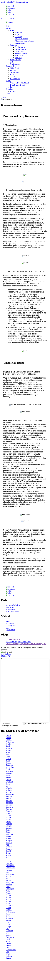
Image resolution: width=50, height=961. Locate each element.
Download (9, 89)
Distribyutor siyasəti (17, 85)
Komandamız (15, 79)
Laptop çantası (15, 60)
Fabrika (13, 70)
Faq (11, 87)
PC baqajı (18, 37)
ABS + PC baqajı (21, 39)
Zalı (11, 62)
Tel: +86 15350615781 (14, 640)
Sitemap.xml (10, 609)
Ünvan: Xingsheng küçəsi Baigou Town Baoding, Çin (26, 644)
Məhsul (8, 28)
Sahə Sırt (18, 58)
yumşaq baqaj (20, 43)
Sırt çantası (14, 45)
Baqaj (12, 30)
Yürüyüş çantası (21, 53)
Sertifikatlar (14, 72)
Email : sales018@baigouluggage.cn (14, 2)
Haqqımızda (10, 66)
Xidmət (8, 81)
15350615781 (6, 656)
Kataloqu (13, 91)
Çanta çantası (15, 64)
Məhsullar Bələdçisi (13, 605)
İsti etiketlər (10, 607)
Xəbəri (12, 77)
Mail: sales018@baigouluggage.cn (18, 642)
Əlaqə (8, 93)
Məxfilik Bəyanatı (12, 611)
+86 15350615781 (8, 18)
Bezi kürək (19, 56)
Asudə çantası (20, 47)
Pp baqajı (18, 32)
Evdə (7, 26)
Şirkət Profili (15, 68)
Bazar (12, 74)
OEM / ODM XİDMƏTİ (19, 83)
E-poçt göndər (6, 654)
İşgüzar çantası (20, 49)
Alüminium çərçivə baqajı (24, 41)
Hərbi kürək (19, 51)
